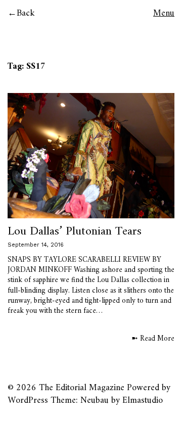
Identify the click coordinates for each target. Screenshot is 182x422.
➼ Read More (152, 339)
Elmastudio (142, 400)
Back (26, 13)
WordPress (28, 400)
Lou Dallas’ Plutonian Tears (75, 231)
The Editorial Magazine (81, 388)
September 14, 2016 (36, 245)
